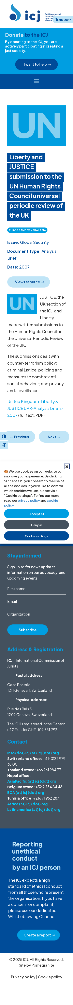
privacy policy (29, 500)
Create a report (37, 935)
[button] (67, 466)
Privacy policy (23, 976)
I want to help (35, 64)
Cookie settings (36, 536)
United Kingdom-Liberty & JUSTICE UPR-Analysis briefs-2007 (35, 408)
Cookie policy (50, 976)
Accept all (36, 513)
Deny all (36, 525)
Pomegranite (42, 965)
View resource (27, 281)
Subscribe (27, 629)
